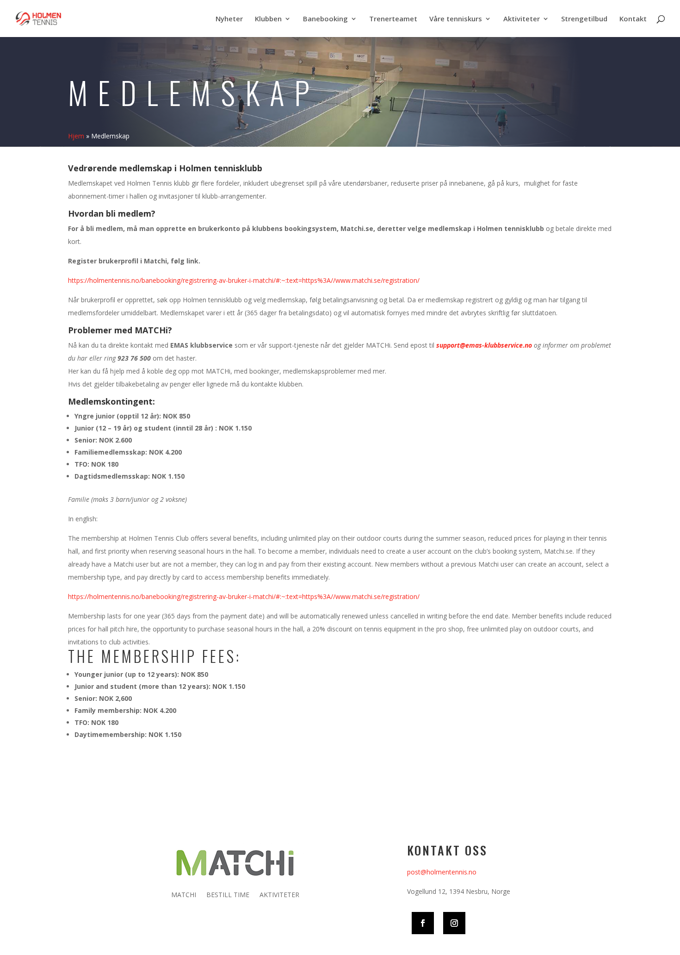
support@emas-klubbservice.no (484, 345)
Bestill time (227, 895)
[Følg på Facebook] (423, 923)
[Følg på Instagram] (454, 923)
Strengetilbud (584, 19)
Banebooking (325, 19)
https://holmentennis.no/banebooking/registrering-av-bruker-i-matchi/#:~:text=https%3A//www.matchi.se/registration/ (244, 280)
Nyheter (229, 19)
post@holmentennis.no (441, 872)
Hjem (76, 135)
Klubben (268, 19)
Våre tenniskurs (455, 19)
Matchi (183, 895)
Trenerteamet (393, 19)
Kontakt (633, 19)
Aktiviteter (521, 19)
